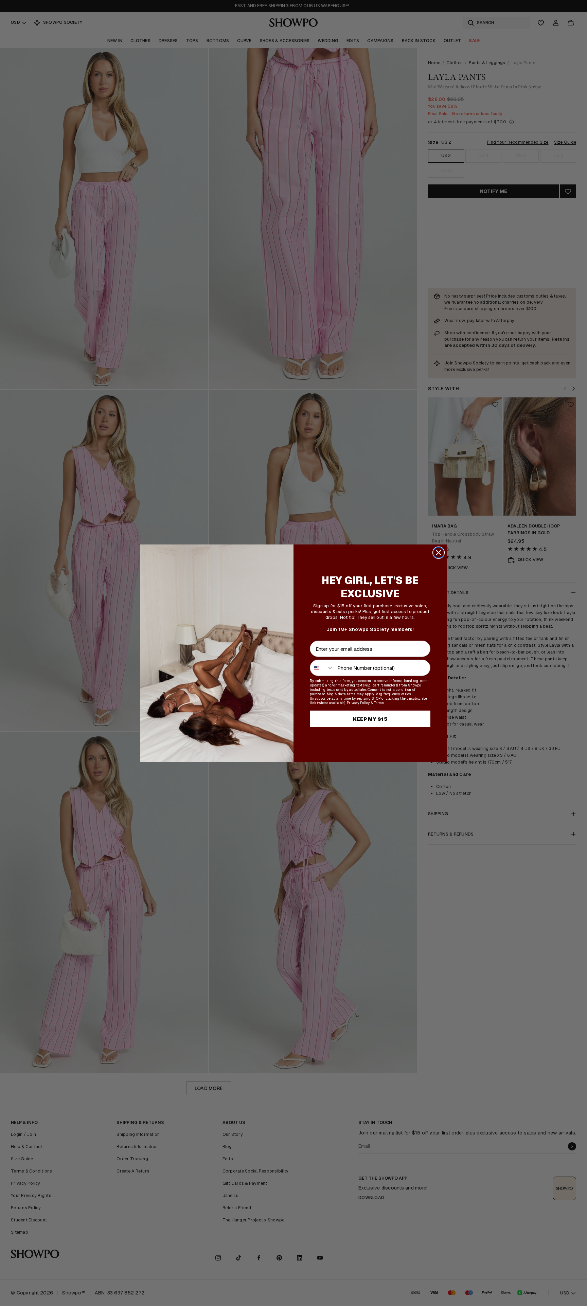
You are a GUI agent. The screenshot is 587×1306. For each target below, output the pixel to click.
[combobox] (322, 668)
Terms (379, 703)
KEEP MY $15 (370, 719)
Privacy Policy (358, 703)
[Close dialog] (438, 552)
